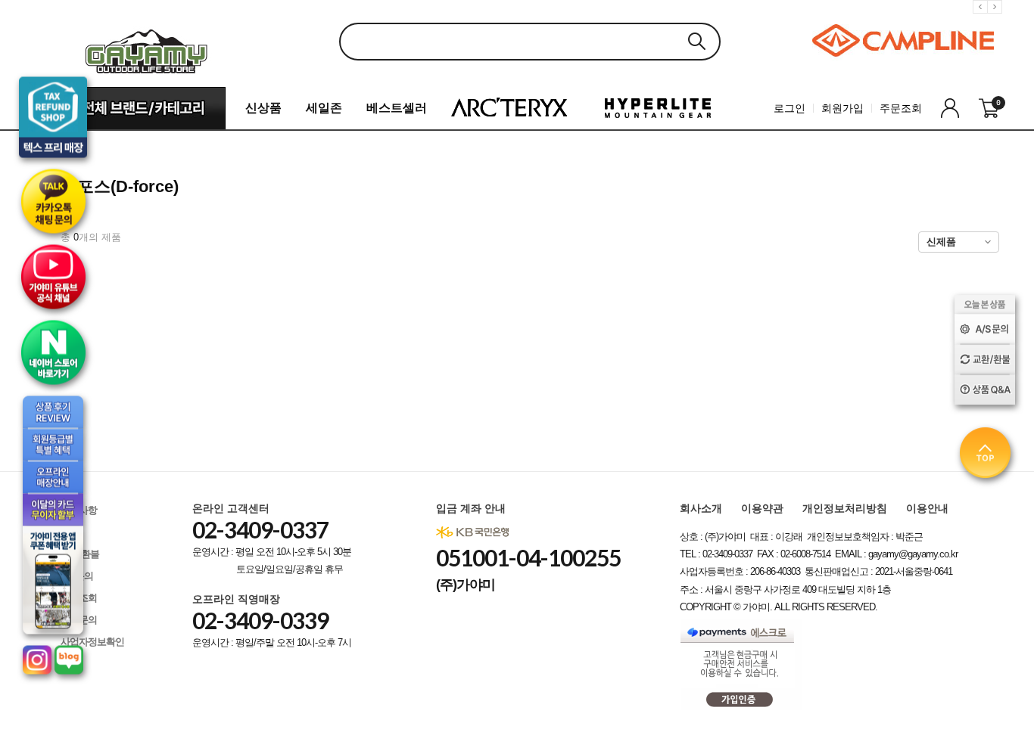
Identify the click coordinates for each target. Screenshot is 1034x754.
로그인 (789, 108)
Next (997, 18)
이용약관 (762, 508)
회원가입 (842, 108)
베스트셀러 (396, 107)
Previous (982, 18)
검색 (696, 41)
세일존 (324, 107)
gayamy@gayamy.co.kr (913, 554)
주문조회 (901, 108)
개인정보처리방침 (844, 508)
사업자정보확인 (92, 641)
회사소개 (701, 508)
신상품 (263, 107)
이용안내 (927, 508)
